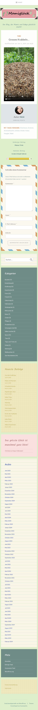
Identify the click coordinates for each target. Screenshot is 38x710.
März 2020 (8, 621)
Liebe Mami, (8, 419)
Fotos (6, 293)
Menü (20, 2)
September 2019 (10, 625)
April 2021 (8, 594)
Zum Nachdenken (10, 355)
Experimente (8, 290)
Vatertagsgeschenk (10, 408)
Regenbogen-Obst (10, 391)
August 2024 (8, 504)
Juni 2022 (8, 564)
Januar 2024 (8, 527)
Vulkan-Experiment (10, 424)
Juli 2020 (7, 608)
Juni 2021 (8, 588)
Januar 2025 (8, 487)
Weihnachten (8, 352)
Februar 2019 (9, 641)
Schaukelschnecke (10, 386)
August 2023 (8, 541)
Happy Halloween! (17, 451)
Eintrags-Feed (9, 664)
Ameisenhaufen (9, 130)
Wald (11, 133)
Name (7, 215)
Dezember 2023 (9, 531)
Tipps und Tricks (10, 342)
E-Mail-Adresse (11, 224)
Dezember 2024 (9, 490)
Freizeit (7, 297)
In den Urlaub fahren (19, 152)
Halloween (8, 304)
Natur (27, 130)
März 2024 (8, 521)
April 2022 (8, 571)
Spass (6, 335)
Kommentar (9, 184)
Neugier (6, 133)
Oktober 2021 (9, 581)
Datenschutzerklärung (11, 685)
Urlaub (7, 345)
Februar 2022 (9, 574)
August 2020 (8, 604)
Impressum (8, 688)
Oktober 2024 (9, 497)
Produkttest (8, 324)
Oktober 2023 (9, 537)
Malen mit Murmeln (10, 381)
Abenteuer (23, 128)
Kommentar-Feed (10, 668)
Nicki (31, 43)
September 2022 (10, 557)
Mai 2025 (7, 474)
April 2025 (8, 477)
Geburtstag (8, 300)
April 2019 (8, 635)
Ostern (7, 317)
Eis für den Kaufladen (11, 413)
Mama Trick (19, 143)
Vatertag (7, 348)
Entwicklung (8, 283)
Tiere (19, 36)
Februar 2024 (9, 524)
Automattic (23, 706)
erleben (17, 130)
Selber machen (9, 331)
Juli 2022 (7, 561)
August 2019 (8, 628)
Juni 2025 (8, 470)
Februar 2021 (9, 601)
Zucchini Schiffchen (10, 375)
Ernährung (8, 286)
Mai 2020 (7, 614)
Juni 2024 (8, 511)
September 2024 (10, 500)
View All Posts (19, 120)
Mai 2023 (7, 547)
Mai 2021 (7, 591)
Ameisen (30, 128)
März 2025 (8, 480)
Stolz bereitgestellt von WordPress (15, 703)
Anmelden (8, 661)
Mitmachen (8, 310)
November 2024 (9, 494)
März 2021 (8, 598)
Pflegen (7, 321)
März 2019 (8, 638)
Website (8, 233)
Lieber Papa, (8, 397)
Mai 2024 (7, 514)
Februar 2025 (9, 484)
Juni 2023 (8, 544)
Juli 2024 (7, 507)
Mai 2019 (7, 631)
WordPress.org (9, 671)
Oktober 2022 (9, 554)
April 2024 (8, 517)
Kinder (22, 130)
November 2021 (9, 578)
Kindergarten (8, 307)
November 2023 (9, 534)
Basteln (7, 279)
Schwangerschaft (10, 328)
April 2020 (8, 618)
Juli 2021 (7, 584)
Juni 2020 (8, 611)
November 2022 (9, 551)
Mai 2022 (7, 568)
